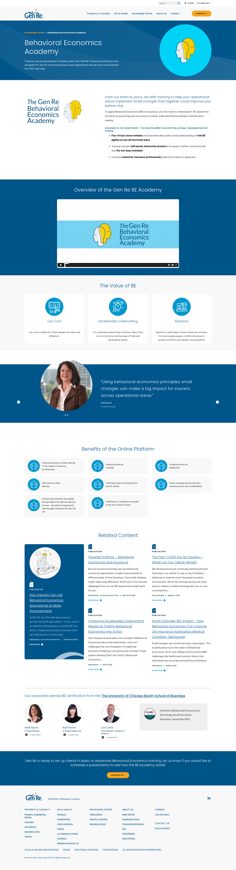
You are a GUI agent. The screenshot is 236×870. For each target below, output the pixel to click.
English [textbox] (205, 3)
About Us (161, 13)
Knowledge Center (142, 13)
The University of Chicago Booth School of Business (143, 695)
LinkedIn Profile (35, 735)
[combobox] (204, 3)
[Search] (179, 3)
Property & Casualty (98, 13)
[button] (65, 415)
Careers (174, 13)
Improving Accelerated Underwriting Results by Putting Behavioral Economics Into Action (116, 626)
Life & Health (121, 13)
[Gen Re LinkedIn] (208, 798)
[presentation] (18, 402)
